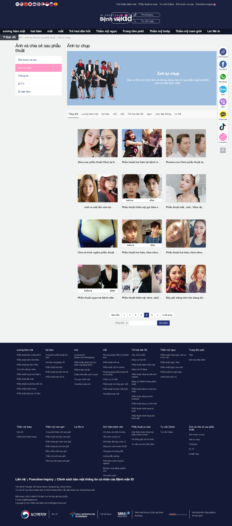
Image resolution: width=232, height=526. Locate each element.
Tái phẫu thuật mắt (111, 394)
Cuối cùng (167, 315)
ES (56, 4)
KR (17, 4)
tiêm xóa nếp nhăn (197, 360)
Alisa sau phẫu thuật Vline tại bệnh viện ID (103, 162)
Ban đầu (115, 315)
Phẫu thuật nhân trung (26, 389)
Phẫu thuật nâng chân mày (143, 365)
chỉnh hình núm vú (168, 377)
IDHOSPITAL (116, 18)
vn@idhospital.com (29, 500)
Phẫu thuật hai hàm (53, 367)
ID (47, 4)
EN (22, 4)
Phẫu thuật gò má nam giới (57, 446)
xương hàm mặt (14, 31)
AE (43, 4)
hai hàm (36, 31)
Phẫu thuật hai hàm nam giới (57, 437)
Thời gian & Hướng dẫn (113, 451)
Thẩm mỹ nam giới (189, 31)
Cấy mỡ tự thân (138, 355)
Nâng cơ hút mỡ (139, 360)
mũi (50, 31)
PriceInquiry (147, 15)
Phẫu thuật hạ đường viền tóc (30, 384)
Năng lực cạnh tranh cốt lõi (115, 446)
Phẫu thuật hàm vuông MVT (29, 355)
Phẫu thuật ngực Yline (170, 362)
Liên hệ (20, 479)
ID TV (21, 83)
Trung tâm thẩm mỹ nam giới (58, 432)
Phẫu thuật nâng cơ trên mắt (144, 404)
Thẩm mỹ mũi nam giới (55, 456)
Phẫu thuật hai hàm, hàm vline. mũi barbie (147, 252)
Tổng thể (73, 114)
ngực (149, 114)
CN (26, 4)
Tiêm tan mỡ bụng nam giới (57, 461)
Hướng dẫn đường (111, 456)
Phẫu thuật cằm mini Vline (28, 360)
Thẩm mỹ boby (160, 31)
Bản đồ (11, 37)
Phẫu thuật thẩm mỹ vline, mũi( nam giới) (146, 297)
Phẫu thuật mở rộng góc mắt (115, 384)
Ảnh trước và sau (185, 4)
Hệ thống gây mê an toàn (143, 439)
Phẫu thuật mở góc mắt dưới (115, 389)
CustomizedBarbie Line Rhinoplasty (84, 356)
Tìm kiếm (163, 323)
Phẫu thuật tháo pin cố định (28, 393)
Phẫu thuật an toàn (148, 4)
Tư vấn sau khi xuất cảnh (143, 444)
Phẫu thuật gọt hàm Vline (27, 365)
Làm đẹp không (163, 114)
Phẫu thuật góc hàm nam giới (58, 442)
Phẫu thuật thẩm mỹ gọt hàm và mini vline (147, 207)
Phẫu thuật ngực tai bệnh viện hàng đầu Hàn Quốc (108, 297)
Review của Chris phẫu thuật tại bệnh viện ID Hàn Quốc (199, 162)
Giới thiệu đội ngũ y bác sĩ (114, 442)
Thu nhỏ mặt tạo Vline (26, 369)
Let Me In (213, 31)
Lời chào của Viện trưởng (114, 432)
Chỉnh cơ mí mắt (110, 379)
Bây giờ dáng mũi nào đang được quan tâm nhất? (196, 297)
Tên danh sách (109, 475)
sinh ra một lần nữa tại (97, 207)
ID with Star (24, 91)
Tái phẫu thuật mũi (82, 384)
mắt (60, 31)
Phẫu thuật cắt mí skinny (114, 367)
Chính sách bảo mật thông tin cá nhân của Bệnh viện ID (95, 479)
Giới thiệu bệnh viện (126, 4)
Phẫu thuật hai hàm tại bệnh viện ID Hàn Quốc (149, 162)
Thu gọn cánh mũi (82, 379)
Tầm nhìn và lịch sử (111, 437)
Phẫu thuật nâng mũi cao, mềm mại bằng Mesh (85, 363)
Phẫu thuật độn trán (25, 379)
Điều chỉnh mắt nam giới (56, 451)
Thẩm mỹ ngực (106, 31)
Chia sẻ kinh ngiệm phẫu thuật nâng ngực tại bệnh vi (109, 252)
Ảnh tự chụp (24, 67)
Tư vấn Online (167, 4)
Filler (191, 355)
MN (39, 4)
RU (51, 4)
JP (30, 4)
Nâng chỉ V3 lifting (139, 369)
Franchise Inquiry (205, 4)
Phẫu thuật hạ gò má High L (29, 374)
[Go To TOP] (223, 150)
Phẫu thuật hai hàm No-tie (56, 372)
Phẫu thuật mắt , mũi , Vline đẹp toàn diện (191, 207)
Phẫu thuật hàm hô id (54, 377)
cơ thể (178, 114)
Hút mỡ (20, 432)
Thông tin (23, 75)
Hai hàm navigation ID (55, 362)
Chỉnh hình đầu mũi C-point (86, 374)
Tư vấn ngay (147, 21)
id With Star (194, 454)
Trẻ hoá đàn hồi (80, 31)
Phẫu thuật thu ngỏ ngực (171, 372)
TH (34, 4)
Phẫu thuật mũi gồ (82, 370)
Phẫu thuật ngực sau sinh (171, 367)
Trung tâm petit (133, 31)
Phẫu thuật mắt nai (111, 362)
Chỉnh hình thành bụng (26, 437)
